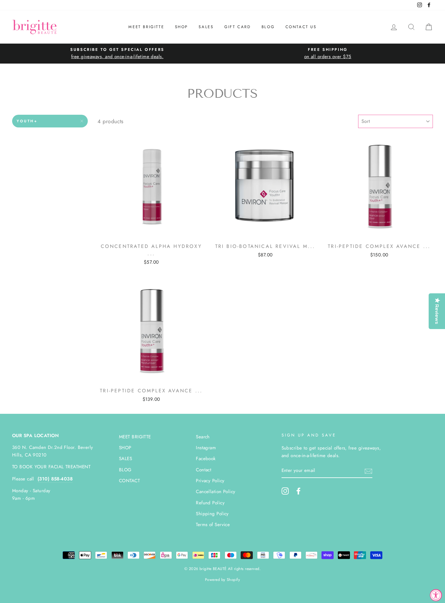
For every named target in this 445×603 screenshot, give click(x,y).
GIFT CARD (237, 27)
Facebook (206, 458)
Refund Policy (210, 502)
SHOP (181, 27)
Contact (203, 469)
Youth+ (27, 121)
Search (203, 436)
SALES (206, 27)
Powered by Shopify (222, 579)
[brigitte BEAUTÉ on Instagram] (285, 491)
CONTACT (129, 480)
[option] (117, 53)
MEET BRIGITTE (146, 27)
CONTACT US (301, 27)
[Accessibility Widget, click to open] (436, 595)
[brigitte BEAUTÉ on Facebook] (298, 491)
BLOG (268, 27)
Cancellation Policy (216, 491)
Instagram (206, 447)
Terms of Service (213, 524)
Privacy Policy (210, 480)
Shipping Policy (212, 513)
